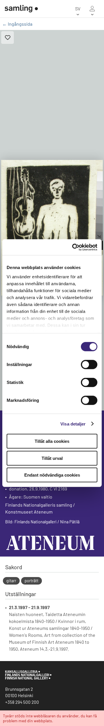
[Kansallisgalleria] (28, 678)
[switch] (89, 364)
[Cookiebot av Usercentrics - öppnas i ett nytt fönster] (73, 247)
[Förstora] (52, 228)
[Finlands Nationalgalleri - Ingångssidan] (19, 8)
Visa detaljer (73, 423)
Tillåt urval (52, 458)
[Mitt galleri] (92, 8)
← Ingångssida (17, 24)
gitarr (11, 580)
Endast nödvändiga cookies (52, 475)
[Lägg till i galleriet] (7, 37)
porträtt (31, 580)
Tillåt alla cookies (52, 441)
